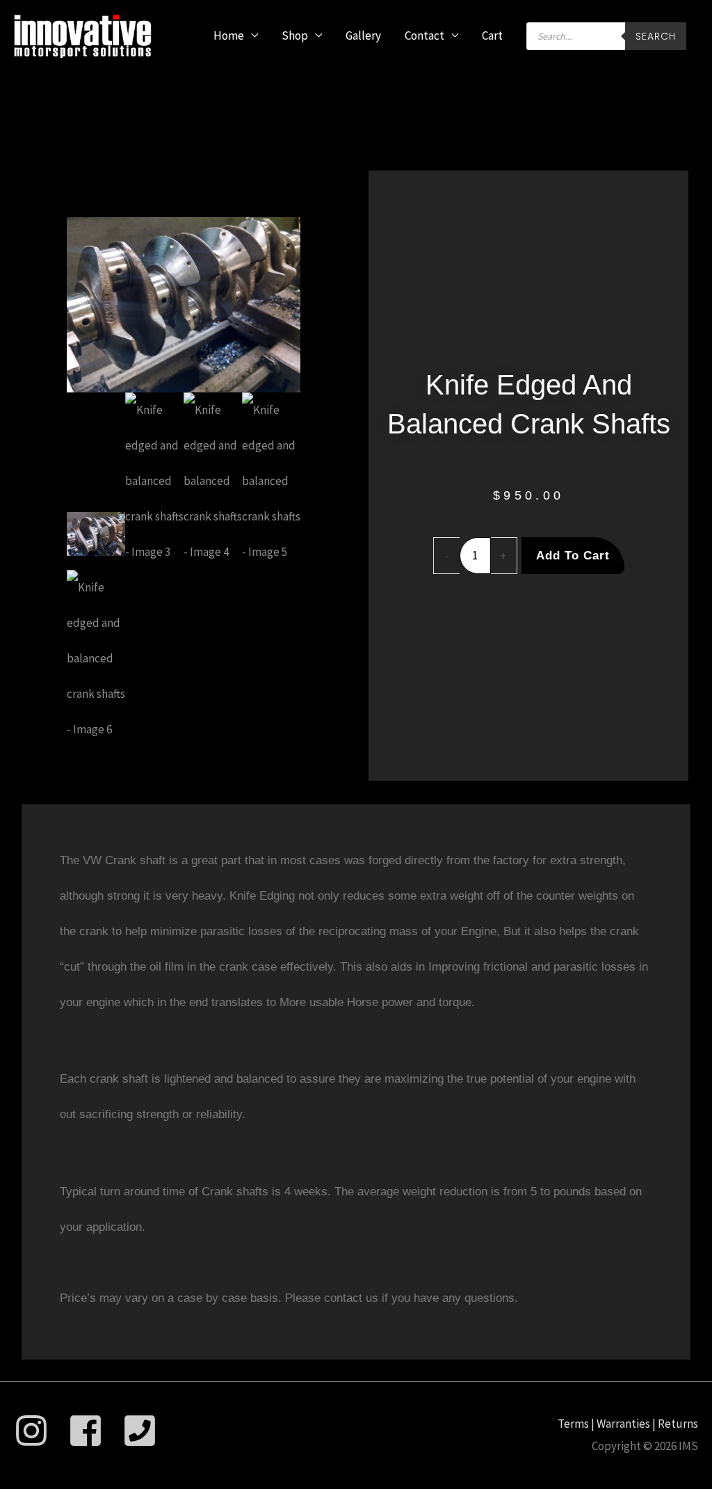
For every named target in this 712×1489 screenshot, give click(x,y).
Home (228, 35)
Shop (295, 35)
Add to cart (573, 555)
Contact (424, 35)
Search (656, 36)
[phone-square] (145, 1430)
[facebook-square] (94, 1430)
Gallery (363, 35)
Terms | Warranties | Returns (628, 1423)
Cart (492, 35)
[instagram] (40, 1430)
